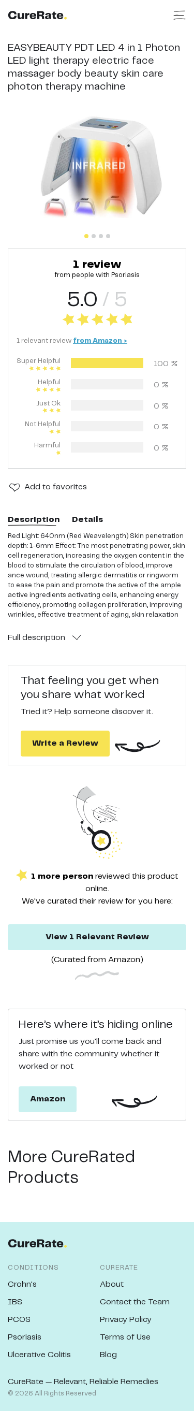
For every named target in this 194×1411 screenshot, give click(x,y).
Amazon (47, 1099)
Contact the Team (135, 1302)
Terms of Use (125, 1337)
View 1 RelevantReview (97, 937)
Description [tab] (33, 519)
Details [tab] (87, 519)
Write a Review (65, 743)
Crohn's (22, 1284)
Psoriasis (24, 1337)
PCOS (19, 1319)
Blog (108, 1355)
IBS (15, 1302)
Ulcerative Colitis (39, 1355)
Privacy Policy (126, 1319)
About (112, 1284)
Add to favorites (55, 487)
